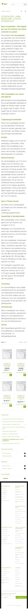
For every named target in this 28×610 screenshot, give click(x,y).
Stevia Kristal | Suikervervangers (9, 431)
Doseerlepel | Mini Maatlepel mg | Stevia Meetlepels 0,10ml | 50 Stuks (21, 365)
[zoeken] (25, 4)
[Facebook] (26, 602)
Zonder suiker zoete (18, 521)
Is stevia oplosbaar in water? (20, 533)
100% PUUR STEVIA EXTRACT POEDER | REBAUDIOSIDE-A (13, 428)
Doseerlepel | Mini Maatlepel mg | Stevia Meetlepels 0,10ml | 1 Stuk (7, 365)
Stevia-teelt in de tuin (18, 513)
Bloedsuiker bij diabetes (5, 571)
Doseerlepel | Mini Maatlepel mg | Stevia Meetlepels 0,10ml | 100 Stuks (7, 397)
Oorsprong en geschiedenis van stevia (19, 494)
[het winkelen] (21, 11)
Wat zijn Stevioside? (18, 541)
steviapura (17, 571)
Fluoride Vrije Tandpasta (19, 563)
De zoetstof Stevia (4, 529)
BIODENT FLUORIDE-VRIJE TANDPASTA (11, 436)
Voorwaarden (17, 577)
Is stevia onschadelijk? (5, 531)
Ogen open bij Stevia (18, 509)
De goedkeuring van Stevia (19, 499)
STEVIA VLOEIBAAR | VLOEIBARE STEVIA (11, 424)
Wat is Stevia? (17, 489)
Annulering (17, 581)
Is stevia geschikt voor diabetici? (18, 531)
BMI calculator (3, 575)
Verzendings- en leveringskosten (4, 492)
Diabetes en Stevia (4, 533)
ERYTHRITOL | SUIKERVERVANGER (10, 434)
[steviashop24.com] (4, 4)
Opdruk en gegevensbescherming (19, 586)
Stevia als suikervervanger (5, 535)
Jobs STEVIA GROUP (18, 583)
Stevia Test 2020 (18, 519)
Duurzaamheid (17, 573)
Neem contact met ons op (5, 500)
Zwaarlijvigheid (4, 569)
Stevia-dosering (17, 515)
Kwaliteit (16, 575)
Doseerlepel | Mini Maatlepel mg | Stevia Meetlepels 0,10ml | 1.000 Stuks (21, 397)
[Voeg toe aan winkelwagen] (10, 375)
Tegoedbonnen (3, 496)
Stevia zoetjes (17, 561)
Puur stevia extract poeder (19, 552)
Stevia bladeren (17, 550)
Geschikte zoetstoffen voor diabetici (5, 580)
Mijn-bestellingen (4, 490)
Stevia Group (17, 569)
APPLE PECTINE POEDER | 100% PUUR (10, 443)
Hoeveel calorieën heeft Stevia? (6, 543)
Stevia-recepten (3, 541)
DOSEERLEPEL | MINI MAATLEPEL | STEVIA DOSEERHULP (12, 440)
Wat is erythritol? (18, 535)
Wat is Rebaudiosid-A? (19, 537)
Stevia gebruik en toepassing (20, 517)
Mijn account (3, 488)
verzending (19, 605)
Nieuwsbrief (3, 498)
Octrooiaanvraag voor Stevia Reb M (20, 501)
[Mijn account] (25, 11)
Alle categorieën (6, 11)
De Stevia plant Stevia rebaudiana (18, 492)
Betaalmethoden (4, 494)
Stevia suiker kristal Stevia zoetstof (19, 557)
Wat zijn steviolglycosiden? (19, 539)
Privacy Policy (17, 579)
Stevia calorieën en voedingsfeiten (4, 539)
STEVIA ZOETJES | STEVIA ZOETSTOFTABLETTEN (12, 419)
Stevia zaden (17, 559)
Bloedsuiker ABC (4, 573)
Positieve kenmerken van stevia (20, 511)
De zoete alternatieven (5, 577)
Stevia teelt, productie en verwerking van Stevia (19, 497)
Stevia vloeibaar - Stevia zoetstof (19, 554)
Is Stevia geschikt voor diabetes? (5, 582)
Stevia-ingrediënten (4, 537)
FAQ (1, 502)
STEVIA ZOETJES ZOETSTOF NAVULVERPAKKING (13, 421)
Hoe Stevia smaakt (18, 523)
